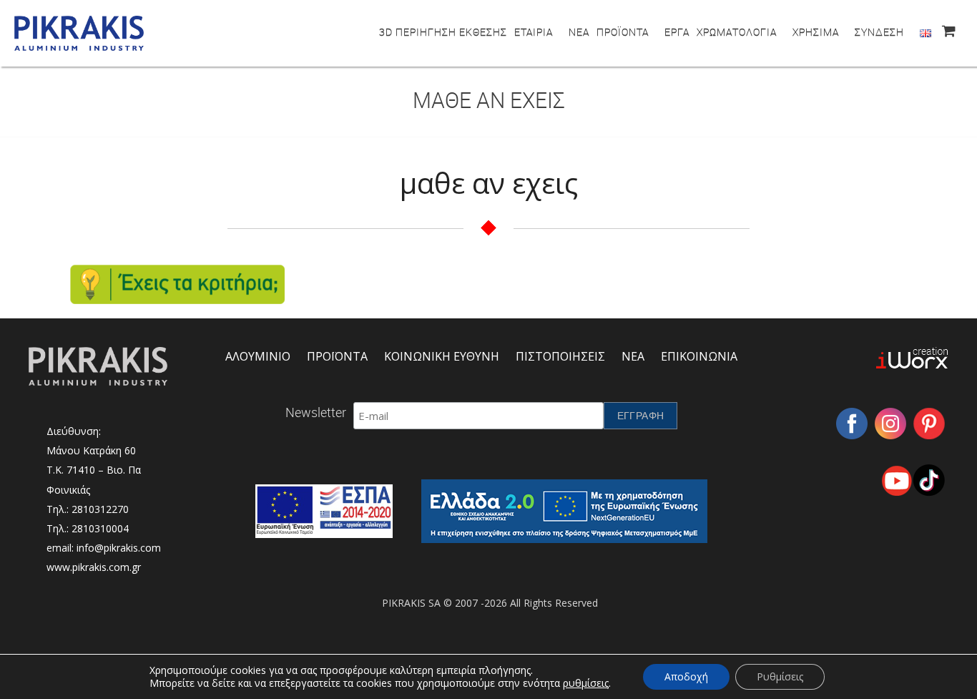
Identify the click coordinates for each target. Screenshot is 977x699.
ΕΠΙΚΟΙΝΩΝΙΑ (699, 356)
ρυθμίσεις (586, 683)
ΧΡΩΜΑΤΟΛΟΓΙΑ (737, 32)
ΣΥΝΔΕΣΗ (879, 32)
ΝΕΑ (579, 32)
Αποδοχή (686, 676)
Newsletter (315, 412)
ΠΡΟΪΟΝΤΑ (622, 32)
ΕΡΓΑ (676, 32)
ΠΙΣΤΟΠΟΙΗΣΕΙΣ (560, 356)
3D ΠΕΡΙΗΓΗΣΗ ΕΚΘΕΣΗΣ (443, 32)
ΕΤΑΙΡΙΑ (533, 32)
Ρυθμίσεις (780, 676)
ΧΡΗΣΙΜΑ (815, 32)
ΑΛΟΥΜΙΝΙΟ (257, 356)
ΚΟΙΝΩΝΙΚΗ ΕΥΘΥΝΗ (441, 356)
